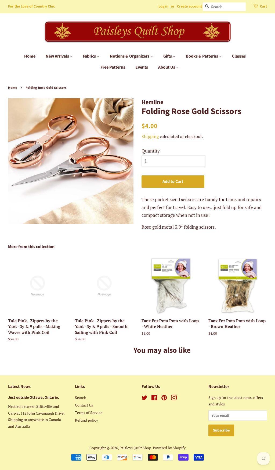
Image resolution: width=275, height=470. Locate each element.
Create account (189, 6)
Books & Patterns (202, 56)
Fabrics (90, 56)
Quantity (151, 151)
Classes (239, 56)
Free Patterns (112, 67)
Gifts (168, 56)
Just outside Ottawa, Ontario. (33, 397)
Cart (263, 6)
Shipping (150, 136)
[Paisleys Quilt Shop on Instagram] (174, 398)
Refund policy (86, 420)
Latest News (19, 387)
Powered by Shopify (169, 447)
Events (141, 67)
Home (29, 56)
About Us (167, 67)
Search (80, 397)
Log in (163, 6)
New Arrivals (58, 56)
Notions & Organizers (130, 56)
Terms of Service (88, 412)
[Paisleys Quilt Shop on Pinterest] (164, 398)
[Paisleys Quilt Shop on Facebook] (154, 398)
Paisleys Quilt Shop (135, 447)
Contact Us (84, 405)
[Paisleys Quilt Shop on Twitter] (144, 398)
